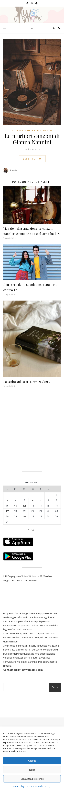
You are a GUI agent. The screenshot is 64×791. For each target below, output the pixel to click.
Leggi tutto (32, 158)
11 (15, 505)
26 (24, 516)
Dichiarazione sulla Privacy (38, 786)
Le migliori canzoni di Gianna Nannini (32, 139)
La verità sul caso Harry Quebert (26, 382)
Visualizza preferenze (32, 778)
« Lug (31, 529)
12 (24, 505)
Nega (32, 769)
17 (7, 511)
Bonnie (13, 170)
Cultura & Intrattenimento (32, 130)
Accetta (32, 760)
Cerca (55, 687)
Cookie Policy (18, 786)
